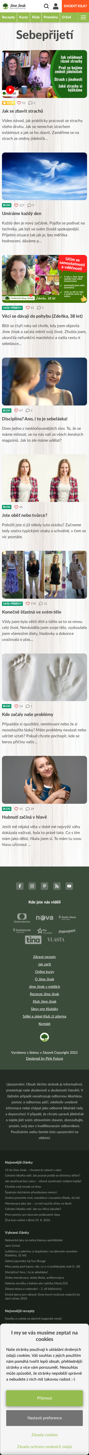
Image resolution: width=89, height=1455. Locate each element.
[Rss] (57, 886)
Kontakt (44, 1024)
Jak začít (44, 964)
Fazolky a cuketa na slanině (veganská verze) (33, 1318)
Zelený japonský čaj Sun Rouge (25, 1261)
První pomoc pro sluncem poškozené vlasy (32, 1214)
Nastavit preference (44, 1418)
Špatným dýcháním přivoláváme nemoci (31, 1192)
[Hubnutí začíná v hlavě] (44, 780)
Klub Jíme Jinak (44, 1001)
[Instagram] (32, 886)
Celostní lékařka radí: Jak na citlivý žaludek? (33, 1208)
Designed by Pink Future (44, 1058)
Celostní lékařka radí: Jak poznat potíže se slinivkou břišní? (42, 1175)
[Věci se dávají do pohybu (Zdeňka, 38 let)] (44, 279)
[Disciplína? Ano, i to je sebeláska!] (44, 381)
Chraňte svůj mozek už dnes (23, 1186)
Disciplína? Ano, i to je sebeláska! (26, 1272)
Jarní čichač (12, 1245)
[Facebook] (19, 886)
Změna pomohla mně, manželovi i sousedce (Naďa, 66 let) (42, 1197)
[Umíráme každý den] (44, 176)
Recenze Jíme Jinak (44, 994)
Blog (6, 205)
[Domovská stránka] (14, 6)
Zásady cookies (44, 1435)
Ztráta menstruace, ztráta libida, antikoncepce (34, 1277)
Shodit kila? (75, 6)
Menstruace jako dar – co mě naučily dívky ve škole (38, 1203)
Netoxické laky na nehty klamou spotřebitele (34, 1240)
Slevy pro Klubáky (44, 1009)
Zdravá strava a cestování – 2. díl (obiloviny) (33, 1288)
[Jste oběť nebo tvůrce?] (44, 478)
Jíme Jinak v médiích (44, 987)
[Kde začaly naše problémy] (44, 677)
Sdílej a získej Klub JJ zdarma (44, 1016)
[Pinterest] (44, 886)
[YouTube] (69, 886)
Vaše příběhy (12, 308)
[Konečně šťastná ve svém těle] (44, 575)
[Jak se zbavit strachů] (44, 74)
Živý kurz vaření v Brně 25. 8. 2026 (27, 1220)
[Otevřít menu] (83, 17)
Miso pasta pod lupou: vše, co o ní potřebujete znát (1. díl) (42, 1266)
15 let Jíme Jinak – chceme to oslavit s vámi (33, 1170)
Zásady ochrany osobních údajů (44, 1447)
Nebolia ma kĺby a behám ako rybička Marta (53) (36, 1283)
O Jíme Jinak (44, 979)
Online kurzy (44, 972)
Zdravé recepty (44, 957)
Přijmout (44, 1398)
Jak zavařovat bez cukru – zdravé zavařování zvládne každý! (43, 1181)
